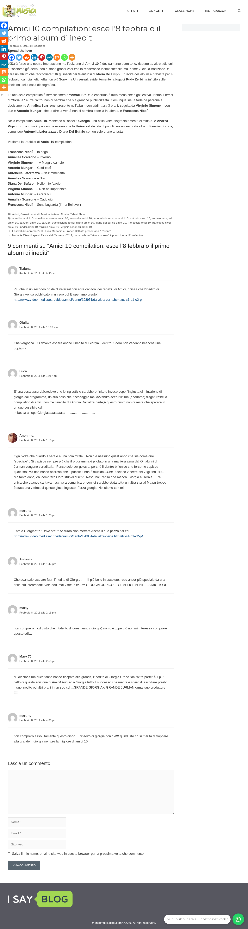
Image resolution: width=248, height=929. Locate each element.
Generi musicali (30, 214)
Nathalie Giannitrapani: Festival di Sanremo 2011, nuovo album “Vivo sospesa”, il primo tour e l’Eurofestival (77, 235)
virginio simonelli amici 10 (76, 226)
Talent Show (77, 214)
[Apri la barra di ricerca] (239, 11)
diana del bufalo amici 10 (111, 222)
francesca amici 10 (139, 222)
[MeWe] (49, 57)
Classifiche (184, 11)
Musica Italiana (50, 214)
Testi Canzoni (215, 11)
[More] (72, 57)
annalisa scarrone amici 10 (51, 218)
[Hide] (1, 95)
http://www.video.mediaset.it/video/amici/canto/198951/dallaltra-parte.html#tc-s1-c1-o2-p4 (78, 300)
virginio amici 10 (49, 226)
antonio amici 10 (140, 218)
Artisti (132, 11)
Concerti (156, 11)
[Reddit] (26, 57)
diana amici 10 (85, 222)
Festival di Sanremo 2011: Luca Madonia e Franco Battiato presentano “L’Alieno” (61, 230)
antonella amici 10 (81, 218)
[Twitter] (19, 57)
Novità (65, 214)
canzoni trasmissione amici (58, 222)
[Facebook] (11, 57)
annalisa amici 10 (23, 218)
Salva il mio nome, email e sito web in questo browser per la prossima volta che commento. (78, 854)
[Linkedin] (34, 57)
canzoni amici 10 (30, 222)
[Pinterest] (41, 57)
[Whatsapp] (64, 57)
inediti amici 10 (29, 226)
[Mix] (56, 57)
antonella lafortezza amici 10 (110, 218)
